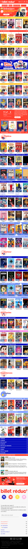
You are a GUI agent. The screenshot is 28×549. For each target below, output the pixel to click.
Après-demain (16, 5)
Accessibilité (20, 543)
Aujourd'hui (5, 5)
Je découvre (17, 117)
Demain (10, 5)
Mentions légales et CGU (7, 542)
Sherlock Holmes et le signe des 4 (11, 463)
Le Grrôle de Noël (8, 457)
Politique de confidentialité (15, 541)
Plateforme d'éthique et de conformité (9, 543)
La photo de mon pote (9, 471)
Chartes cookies (16, 542)
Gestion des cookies (6, 545)
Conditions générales (5, 541)
